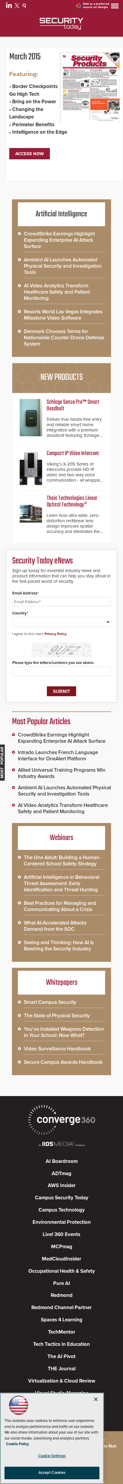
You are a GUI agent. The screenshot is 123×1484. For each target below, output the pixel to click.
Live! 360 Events (61, 1234)
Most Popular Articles (41, 722)
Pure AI (61, 1283)
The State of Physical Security (57, 1016)
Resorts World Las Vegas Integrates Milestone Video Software (63, 315)
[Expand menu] (115, 7)
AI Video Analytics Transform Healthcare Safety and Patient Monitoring (57, 292)
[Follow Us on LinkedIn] (9, 7)
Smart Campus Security (50, 1002)
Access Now (29, 153)
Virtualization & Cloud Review (61, 1381)
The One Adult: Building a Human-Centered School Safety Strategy (62, 860)
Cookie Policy (17, 1444)
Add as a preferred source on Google (96, 5)
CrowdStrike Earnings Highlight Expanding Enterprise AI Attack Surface (59, 240)
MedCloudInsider (61, 1259)
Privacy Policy (55, 634)
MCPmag (61, 1246)
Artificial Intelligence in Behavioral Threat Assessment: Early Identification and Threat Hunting (61, 883)
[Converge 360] (61, 1120)
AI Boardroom (62, 1161)
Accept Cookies (52, 1472)
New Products (61, 377)
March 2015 (25, 57)
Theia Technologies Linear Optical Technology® (72, 501)
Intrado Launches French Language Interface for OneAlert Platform (58, 755)
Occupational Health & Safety (61, 1271)
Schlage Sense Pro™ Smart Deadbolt (73, 405)
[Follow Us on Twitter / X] (18, 7)
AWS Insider (62, 1185)
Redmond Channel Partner (61, 1307)
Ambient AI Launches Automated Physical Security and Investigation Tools (63, 266)
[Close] (95, 1399)
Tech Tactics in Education (61, 1344)
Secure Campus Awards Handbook (63, 1062)
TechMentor (61, 1332)
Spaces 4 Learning (61, 1320)
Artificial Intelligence (61, 214)
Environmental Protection (62, 1222)
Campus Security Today (61, 1198)
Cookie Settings (52, 1456)
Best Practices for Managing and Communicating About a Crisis (60, 906)
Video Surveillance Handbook (57, 1049)
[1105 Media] (61, 1144)
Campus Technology (62, 1210)
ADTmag (61, 1173)
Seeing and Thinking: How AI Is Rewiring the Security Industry (59, 945)
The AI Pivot (61, 1356)
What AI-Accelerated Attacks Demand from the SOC (55, 926)
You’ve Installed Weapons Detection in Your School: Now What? (64, 1032)
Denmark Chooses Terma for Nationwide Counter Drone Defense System (64, 337)
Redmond (62, 1295)
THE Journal (62, 1369)
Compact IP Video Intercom (73, 453)
